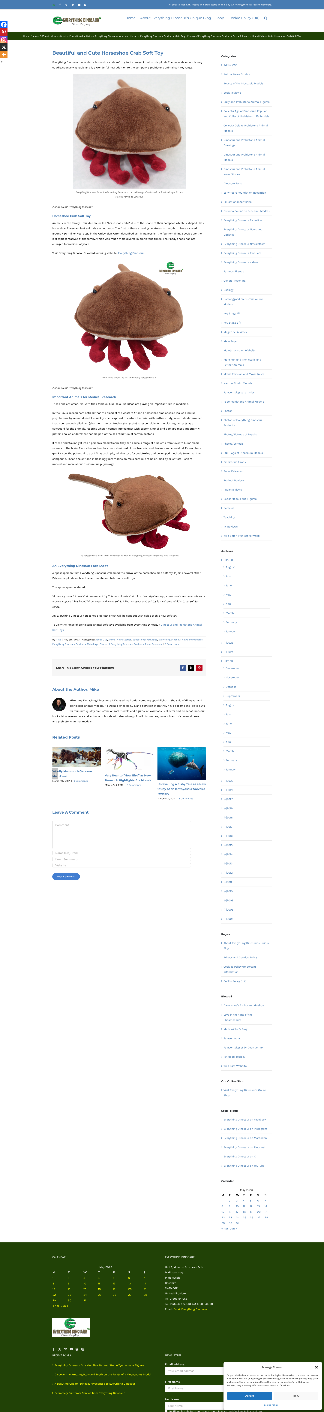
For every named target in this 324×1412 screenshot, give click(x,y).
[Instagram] (4, 39)
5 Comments (81, 785)
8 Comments (133, 798)
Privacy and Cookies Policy (240, 957)
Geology (228, 290)
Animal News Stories (119, 639)
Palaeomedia (232, 1038)
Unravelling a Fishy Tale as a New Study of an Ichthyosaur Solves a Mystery (129, 789)
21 (266, 1212)
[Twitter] (59, 1349)
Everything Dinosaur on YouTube (244, 1165)
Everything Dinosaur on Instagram (245, 1128)
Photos (228, 411)
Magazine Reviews (235, 332)
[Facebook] (4, 24)
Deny (296, 1395)
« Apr (224, 1228)
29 (223, 1223)
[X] (4, 47)
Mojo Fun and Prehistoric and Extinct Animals (242, 362)
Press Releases (153, 644)
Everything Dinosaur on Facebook (245, 1119)
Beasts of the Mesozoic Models (243, 83)
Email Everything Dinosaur (190, 1309)
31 (237, 1223)
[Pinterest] (4, 32)
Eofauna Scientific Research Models (247, 211)
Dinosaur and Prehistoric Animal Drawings (244, 142)
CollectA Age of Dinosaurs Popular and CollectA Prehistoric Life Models (246, 113)
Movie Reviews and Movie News (244, 374)
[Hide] (1, 61)
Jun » (233, 1228)
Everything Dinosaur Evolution (243, 220)
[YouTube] (71, 1349)
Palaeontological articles (239, 392)
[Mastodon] (77, 1349)
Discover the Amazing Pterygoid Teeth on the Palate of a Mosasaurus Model (103, 1374)
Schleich (229, 508)
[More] (4, 54)
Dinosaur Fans (233, 183)
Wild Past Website (235, 1066)
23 (230, 1217)
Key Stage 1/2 (232, 313)
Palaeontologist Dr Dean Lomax (243, 1047)
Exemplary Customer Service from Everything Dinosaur (89, 1393)
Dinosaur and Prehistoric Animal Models (244, 157)
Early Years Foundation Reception (245, 192)
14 (266, 1206)
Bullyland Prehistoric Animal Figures (247, 102)
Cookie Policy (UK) (235, 981)
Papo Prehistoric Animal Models (244, 401)
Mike (58, 639)
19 (251, 1212)
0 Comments (172, 644)
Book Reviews (232, 92)
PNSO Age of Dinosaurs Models (243, 453)
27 (258, 1217)
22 (223, 1217)
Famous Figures (234, 271)
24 (237, 1217)
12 (251, 1206)
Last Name (172, 1399)
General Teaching (234, 280)
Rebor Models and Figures (240, 498)
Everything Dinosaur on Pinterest (245, 1147)
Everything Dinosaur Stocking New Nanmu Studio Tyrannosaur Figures (99, 1365)
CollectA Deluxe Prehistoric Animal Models (246, 128)
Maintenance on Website (240, 350)
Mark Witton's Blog (235, 1029)
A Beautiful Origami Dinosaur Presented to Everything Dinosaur (95, 1383)
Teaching (229, 517)
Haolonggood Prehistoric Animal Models (244, 301)
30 (230, 1223)
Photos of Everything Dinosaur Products (122, 644)
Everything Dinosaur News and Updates (180, 639)
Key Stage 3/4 (232, 322)
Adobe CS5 (101, 639)
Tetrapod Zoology (234, 1056)
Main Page (92, 644)
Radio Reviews (233, 489)
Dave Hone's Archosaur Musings (244, 1005)
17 (237, 1212)
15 (222, 1212)
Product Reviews (234, 480)
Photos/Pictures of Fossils (240, 434)
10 (237, 1206)
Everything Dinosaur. (131, 253)
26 (251, 1217)
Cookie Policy (271, 1405)
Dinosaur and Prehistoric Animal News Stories (244, 171)
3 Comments (186, 779)
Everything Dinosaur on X (240, 1156)
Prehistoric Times (235, 462)
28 (266, 1217)
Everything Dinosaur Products (69, 644)
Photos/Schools (234, 443)
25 (244, 1217)
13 (258, 1206)
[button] (316, 1367)
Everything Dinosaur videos (241, 262)
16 (230, 1212)
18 (244, 1212)
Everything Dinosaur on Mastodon (245, 1138)
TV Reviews (231, 526)
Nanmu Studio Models (238, 383)
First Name (172, 1381)
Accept (249, 1395)
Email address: (175, 1364)
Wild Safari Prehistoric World (242, 535)
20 (259, 1212)
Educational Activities (145, 639)
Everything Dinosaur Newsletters (244, 244)
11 (244, 1206)
